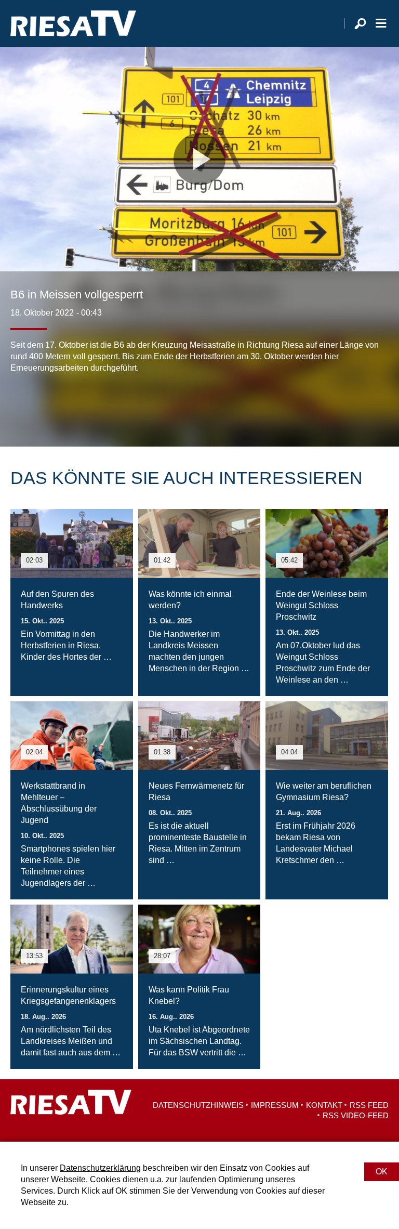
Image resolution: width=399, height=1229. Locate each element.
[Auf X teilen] (41, 405)
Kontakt (324, 1105)
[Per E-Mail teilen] (85, 405)
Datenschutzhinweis (198, 1105)
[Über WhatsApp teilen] (64, 405)
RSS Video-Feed (356, 1115)
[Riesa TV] (73, 23)
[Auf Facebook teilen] (20, 405)
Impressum (275, 1105)
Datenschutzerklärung (100, 1167)
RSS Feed (369, 1105)
